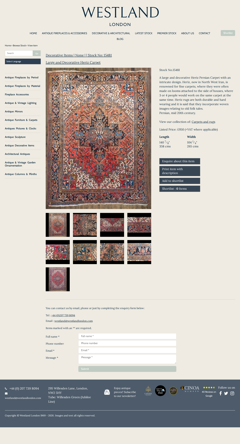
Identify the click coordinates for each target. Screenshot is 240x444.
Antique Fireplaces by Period (21, 77)
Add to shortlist (173, 181)
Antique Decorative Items (19, 145)
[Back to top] (233, 437)
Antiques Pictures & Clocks (20, 128)
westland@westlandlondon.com (73, 320)
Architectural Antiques (17, 154)
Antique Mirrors (14, 111)
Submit (85, 368)
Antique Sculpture (15, 137)
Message (52, 357)
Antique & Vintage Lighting (20, 102)
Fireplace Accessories (17, 94)
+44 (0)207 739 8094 (63, 315)
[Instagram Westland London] (232, 394)
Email (50, 350)
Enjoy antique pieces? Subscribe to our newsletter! (125, 392)
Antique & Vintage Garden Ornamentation (20, 164)
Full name (52, 336)
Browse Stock (19, 45)
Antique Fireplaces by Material (22, 85)
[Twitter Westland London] (227, 394)
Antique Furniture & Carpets (21, 120)
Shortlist (227, 33)
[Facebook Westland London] (221, 394)
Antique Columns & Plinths (21, 174)
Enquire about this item (178, 161)
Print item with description (172, 171)
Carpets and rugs (203, 122)
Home (8, 45)
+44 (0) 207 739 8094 (24, 388)
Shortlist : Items (174, 189)
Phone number (55, 343)
